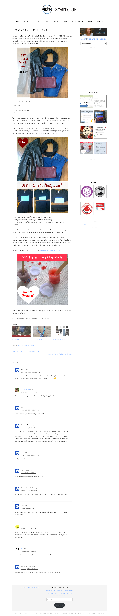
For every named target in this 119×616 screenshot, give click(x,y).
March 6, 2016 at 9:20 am (28, 473)
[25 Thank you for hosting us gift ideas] (86, 133)
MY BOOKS (102, 39)
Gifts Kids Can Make (26, 345)
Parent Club (59, 9)
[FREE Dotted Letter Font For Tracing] (86, 102)
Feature (19, 345)
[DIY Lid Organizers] (21, 331)
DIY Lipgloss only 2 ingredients (50, 250)
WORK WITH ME (92, 39)
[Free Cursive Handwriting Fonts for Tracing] (86, 118)
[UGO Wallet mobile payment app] (100, 118)
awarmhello (24, 526)
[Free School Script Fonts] (100, 133)
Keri (22, 548)
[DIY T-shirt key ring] (42, 331)
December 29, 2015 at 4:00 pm (30, 392)
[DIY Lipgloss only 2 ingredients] (86, 149)
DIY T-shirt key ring (37, 339)
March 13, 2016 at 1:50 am (29, 491)
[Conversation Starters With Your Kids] (100, 149)
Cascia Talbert (25, 389)
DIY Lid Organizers (17, 339)
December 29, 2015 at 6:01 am (30, 372)
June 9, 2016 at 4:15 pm (28, 508)
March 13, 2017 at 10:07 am (29, 569)
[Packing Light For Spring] (62, 331)
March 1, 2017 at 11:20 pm (29, 551)
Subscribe (59, 605)
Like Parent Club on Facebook (29, 587)
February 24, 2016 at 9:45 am (30, 428)
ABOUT (83, 39)
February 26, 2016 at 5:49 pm (30, 455)
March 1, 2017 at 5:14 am (28, 528)
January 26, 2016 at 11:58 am (30, 410)
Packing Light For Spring (59, 339)
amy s (22, 452)
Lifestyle (33, 345)
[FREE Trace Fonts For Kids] (100, 102)
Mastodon (83, 224)
